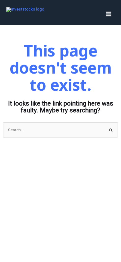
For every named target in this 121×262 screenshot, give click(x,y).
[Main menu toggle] (108, 14)
